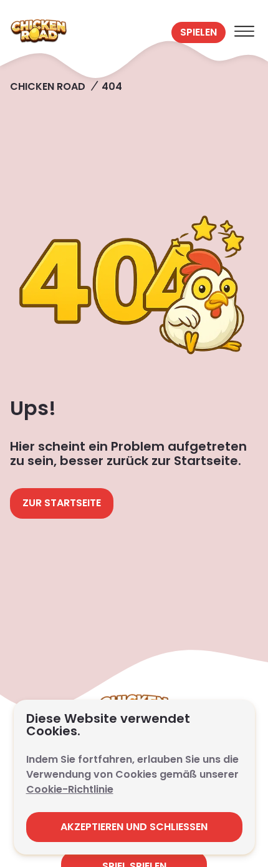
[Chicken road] (88, 32)
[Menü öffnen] (244, 32)
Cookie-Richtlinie (69, 789)
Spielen (198, 32)
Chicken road (47, 86)
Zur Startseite (61, 503)
